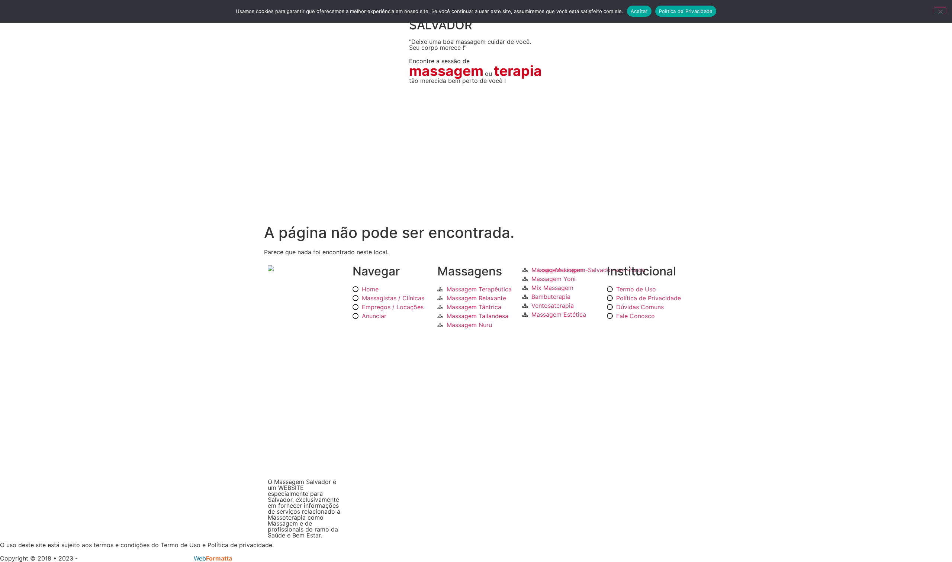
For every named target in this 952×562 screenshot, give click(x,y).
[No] (940, 10)
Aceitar (639, 11)
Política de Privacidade (686, 11)
